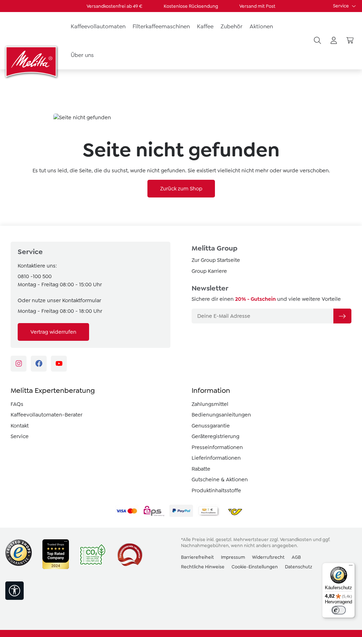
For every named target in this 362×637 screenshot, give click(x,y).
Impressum (233, 557)
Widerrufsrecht (268, 557)
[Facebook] (38, 363)
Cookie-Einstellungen (255, 567)
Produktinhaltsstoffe (216, 490)
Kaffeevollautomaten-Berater (46, 414)
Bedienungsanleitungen (221, 414)
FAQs (17, 404)
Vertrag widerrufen (53, 331)
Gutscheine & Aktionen (220, 479)
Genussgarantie (211, 425)
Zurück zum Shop (181, 188)
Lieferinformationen (216, 457)
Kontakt (20, 425)
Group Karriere (209, 271)
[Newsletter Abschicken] (342, 316)
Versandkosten (296, 539)
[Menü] (350, 567)
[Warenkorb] (350, 40)
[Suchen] (317, 40)
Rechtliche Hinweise (202, 567)
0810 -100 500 (35, 276)
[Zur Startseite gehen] (31, 61)
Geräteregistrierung (215, 436)
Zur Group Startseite (216, 260)
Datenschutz (298, 567)
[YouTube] (58, 363)
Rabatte (201, 468)
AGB (296, 557)
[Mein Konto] (333, 40)
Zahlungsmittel (210, 404)
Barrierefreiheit (197, 557)
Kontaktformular (81, 300)
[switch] (339, 610)
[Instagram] (18, 363)
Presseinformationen (217, 447)
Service (341, 6)
